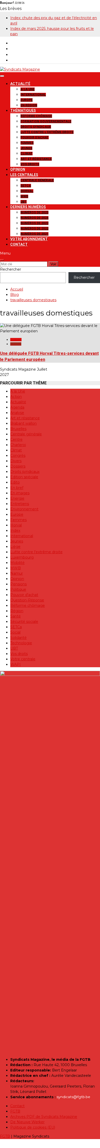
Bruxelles (18, 428)
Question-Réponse (27, 600)
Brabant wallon (23, 423)
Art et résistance (36, 159)
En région (29, 105)
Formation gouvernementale (46, 121)
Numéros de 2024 (34, 218)
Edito (15, 482)
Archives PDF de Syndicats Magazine (43, 1116)
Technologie (21, 643)
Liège (15, 546)
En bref (16, 487)
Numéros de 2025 (34, 212)
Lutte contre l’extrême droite (47, 132)
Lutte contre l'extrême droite (36, 552)
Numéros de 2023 (34, 223)
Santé (15, 616)
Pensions (18, 584)
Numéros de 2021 (34, 234)
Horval (27, 191)
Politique (18, 589)
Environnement (24, 509)
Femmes (27, 143)
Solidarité (18, 637)
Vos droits (30, 164)
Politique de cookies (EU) (32, 1127)
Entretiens (19, 503)
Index (15, 530)
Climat (27, 153)
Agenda (17, 407)
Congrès (17, 455)
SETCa (26, 185)
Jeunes (26, 148)
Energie (17, 498)
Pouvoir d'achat (24, 594)
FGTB (15, 1111)
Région (16, 611)
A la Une (28, 89)
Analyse (17, 412)
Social (15, 632)
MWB (24, 196)
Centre (16, 439)
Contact (19, 244)
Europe (27, 100)
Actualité (20, 84)
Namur (16, 573)
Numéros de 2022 (34, 228)
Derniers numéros (28, 207)
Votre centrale (22, 659)
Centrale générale (37, 180)
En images (19, 493)
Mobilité (17, 562)
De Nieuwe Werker (27, 1122)
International (33, 94)
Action (16, 396)
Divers (16, 461)
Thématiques (23, 110)
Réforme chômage (36, 116)
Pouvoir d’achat (35, 137)
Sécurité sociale (24, 621)
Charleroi (18, 445)
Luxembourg (22, 557)
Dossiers (17, 466)
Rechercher (10, 269)
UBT (24, 202)
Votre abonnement (29, 239)
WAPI (15, 664)
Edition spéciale (24, 477)
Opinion (17, 169)
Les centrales (24, 175)
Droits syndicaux (36, 127)
